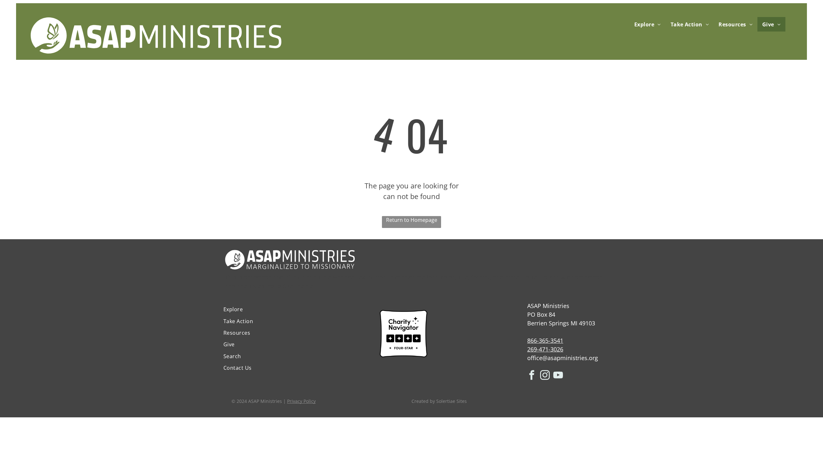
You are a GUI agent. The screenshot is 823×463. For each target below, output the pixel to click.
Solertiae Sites (451, 401)
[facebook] (532, 376)
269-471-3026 (545, 349)
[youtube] (558, 376)
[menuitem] (647, 24)
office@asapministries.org (562, 358)
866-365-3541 (545, 340)
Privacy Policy (301, 401)
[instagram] (545, 376)
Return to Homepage (411, 219)
